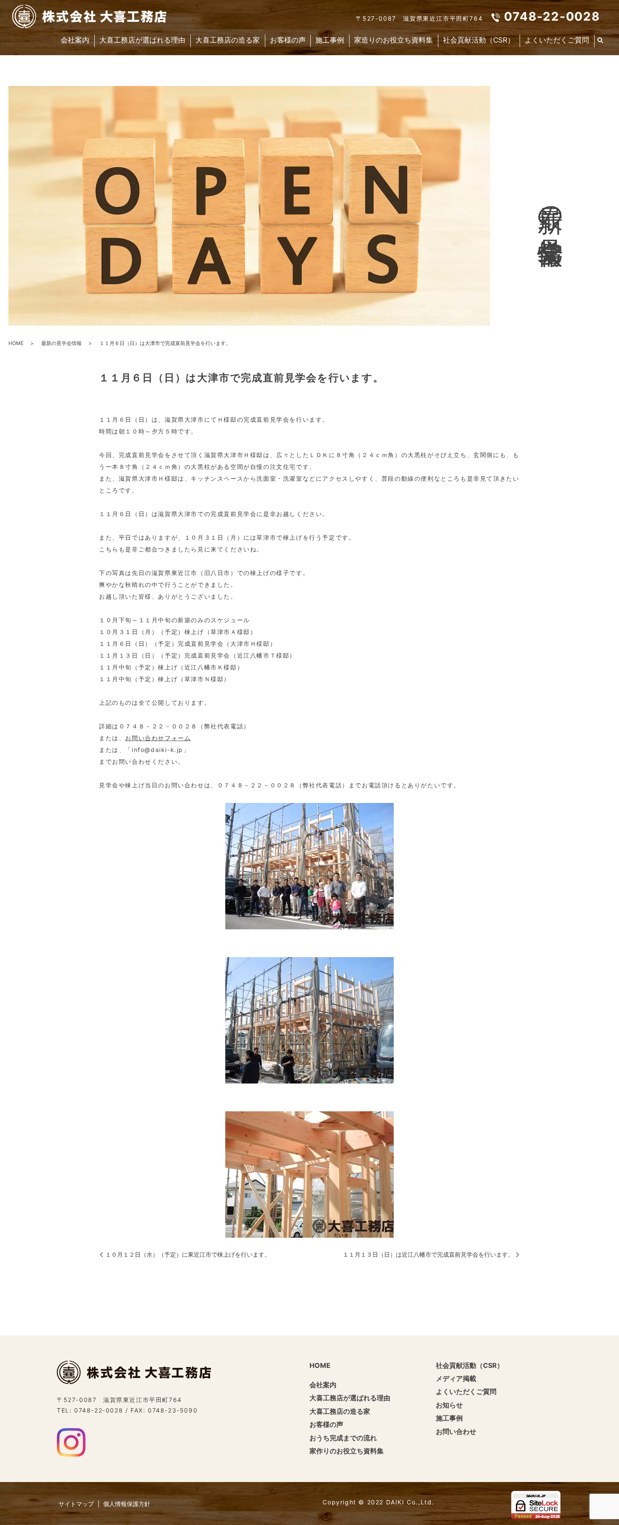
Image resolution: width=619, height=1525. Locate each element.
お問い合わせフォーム (158, 737)
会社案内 (75, 40)
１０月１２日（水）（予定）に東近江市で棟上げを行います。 (187, 1254)
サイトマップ (76, 1503)
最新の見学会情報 (61, 343)
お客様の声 (288, 40)
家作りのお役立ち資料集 (347, 1451)
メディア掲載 (456, 1378)
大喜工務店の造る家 (227, 40)
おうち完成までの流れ (343, 1438)
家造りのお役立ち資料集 (393, 40)
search (600, 41)
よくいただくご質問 (557, 40)
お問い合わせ (456, 1431)
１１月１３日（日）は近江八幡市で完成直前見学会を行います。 (428, 1254)
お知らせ (449, 1405)
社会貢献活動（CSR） (479, 40)
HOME (16, 343)
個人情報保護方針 (126, 1503)
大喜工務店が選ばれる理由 (142, 40)
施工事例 (329, 40)
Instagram (71, 1442)
